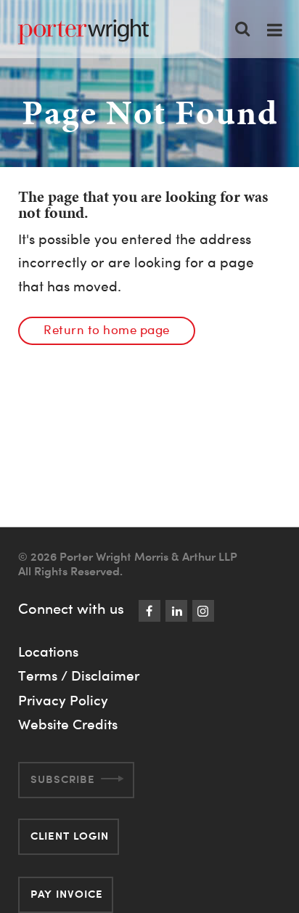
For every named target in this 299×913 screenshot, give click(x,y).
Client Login (69, 836)
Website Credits (68, 724)
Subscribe (62, 779)
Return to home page (107, 329)
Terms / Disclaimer (78, 675)
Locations (48, 652)
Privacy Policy (63, 700)
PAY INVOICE (66, 894)
